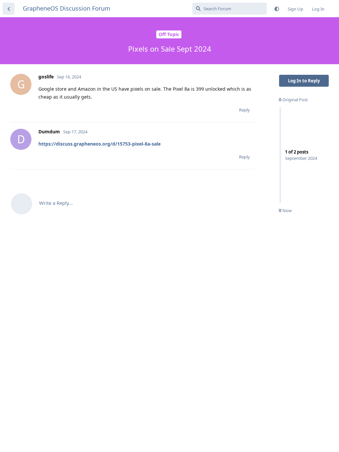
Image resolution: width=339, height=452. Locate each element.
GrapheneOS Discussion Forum (66, 8)
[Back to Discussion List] (9, 9)
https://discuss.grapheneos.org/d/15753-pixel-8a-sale (99, 144)
